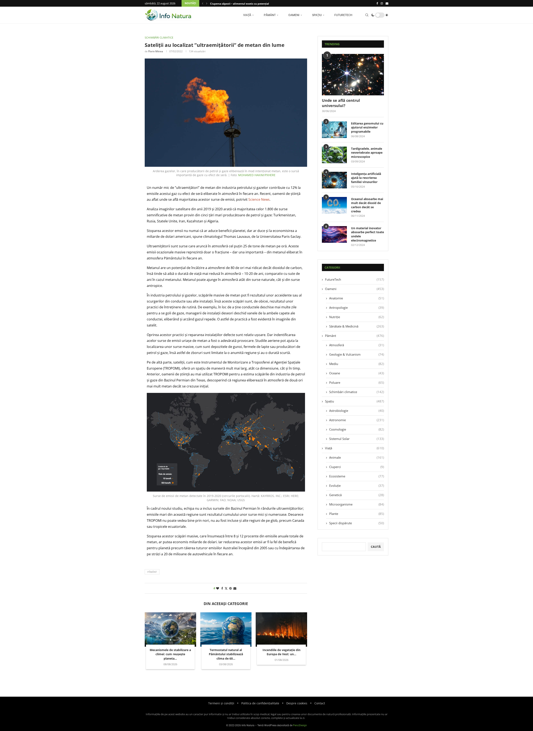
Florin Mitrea (155, 51)
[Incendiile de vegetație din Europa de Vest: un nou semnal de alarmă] (281, 629)
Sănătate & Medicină (356, 326)
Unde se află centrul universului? (341, 103)
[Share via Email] (234, 588)
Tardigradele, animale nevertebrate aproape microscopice (366, 153)
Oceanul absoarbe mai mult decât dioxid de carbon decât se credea (367, 205)
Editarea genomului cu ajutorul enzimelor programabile (367, 127)
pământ (152, 571)
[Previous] (202, 3)
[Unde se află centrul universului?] (353, 74)
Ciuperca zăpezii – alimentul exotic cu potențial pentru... (245, 3)
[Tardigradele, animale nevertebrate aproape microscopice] (334, 155)
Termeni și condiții (221, 703)
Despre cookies (296, 703)
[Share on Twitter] (226, 588)
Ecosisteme (356, 476)
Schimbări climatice (356, 392)
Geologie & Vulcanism (356, 354)
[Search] (367, 15)
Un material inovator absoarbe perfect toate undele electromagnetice (367, 234)
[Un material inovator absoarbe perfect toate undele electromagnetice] (334, 234)
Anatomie (356, 298)
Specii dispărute (356, 523)
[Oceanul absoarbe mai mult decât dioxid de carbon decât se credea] (334, 205)
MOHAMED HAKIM (251, 175)
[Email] (387, 3)
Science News (259, 199)
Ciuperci (356, 467)
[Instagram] (382, 3)
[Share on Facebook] (222, 588)
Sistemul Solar (356, 439)
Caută (376, 547)
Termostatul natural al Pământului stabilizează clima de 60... (226, 654)
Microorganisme (356, 504)
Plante (356, 514)
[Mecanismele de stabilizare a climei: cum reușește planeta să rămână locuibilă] (170, 629)
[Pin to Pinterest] (230, 588)
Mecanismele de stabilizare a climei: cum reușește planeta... (170, 654)
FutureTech (343, 15)
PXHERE (270, 175)
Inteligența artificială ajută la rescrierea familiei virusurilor (366, 178)
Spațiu (316, 15)
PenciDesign (300, 725)
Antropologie (356, 307)
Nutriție (356, 317)
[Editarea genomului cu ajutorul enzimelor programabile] (334, 129)
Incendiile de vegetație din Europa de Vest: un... (281, 652)
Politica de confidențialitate (260, 703)
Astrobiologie (356, 410)
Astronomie (356, 420)
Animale (356, 457)
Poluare (356, 382)
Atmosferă (356, 345)
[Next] (206, 3)
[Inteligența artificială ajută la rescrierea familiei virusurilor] (334, 180)
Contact (319, 703)
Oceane (356, 373)
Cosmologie (356, 429)
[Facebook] (377, 3)
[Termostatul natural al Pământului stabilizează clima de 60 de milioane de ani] (226, 629)
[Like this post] (217, 588)
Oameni (293, 15)
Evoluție (356, 485)
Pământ (269, 15)
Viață (247, 15)
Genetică (356, 495)
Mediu (356, 364)
